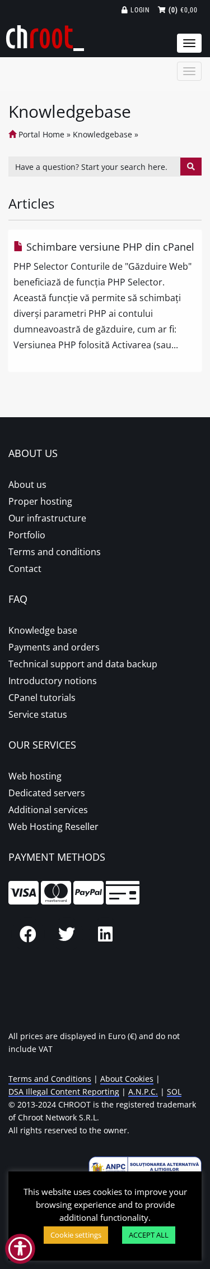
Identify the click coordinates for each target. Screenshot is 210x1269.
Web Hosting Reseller (53, 826)
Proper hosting (40, 501)
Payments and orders (54, 647)
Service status (37, 714)
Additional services (48, 810)
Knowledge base (42, 630)
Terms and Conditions (49, 1078)
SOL (174, 1091)
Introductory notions (52, 681)
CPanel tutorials (42, 697)
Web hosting (35, 776)
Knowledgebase (102, 134)
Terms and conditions (54, 552)
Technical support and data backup (82, 664)
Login (139, 10)
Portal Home (40, 134)
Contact (24, 568)
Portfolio (26, 535)
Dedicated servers (46, 793)
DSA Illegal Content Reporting (63, 1091)
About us (27, 484)
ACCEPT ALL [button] (149, 1235)
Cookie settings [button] (75, 1235)
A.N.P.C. (143, 1091)
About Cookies (126, 1078)
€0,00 (183, 10)
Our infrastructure (47, 518)
